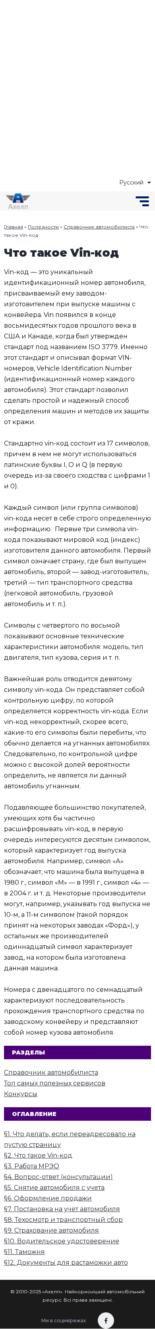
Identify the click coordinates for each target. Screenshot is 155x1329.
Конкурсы (20, 1094)
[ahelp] (18, 201)
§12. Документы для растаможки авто (66, 1262)
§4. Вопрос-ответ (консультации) (58, 1177)
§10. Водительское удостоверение (61, 1241)
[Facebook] (106, 1320)
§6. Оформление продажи (48, 1198)
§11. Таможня (24, 1252)
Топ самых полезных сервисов (54, 1083)
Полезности (43, 227)
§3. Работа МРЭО (31, 1166)
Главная (13, 227)
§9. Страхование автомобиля (51, 1230)
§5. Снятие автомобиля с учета (54, 1187)
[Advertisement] (77, 89)
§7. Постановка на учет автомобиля (62, 1209)
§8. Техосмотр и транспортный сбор (63, 1219)
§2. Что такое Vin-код (38, 1155)
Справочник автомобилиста (99, 227)
